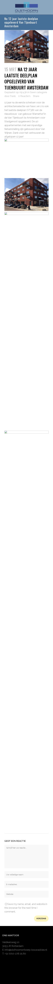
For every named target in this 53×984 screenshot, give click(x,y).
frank (13, 96)
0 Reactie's (24, 96)
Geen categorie (38, 92)
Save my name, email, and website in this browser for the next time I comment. (25, 908)
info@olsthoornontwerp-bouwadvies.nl (26, 949)
